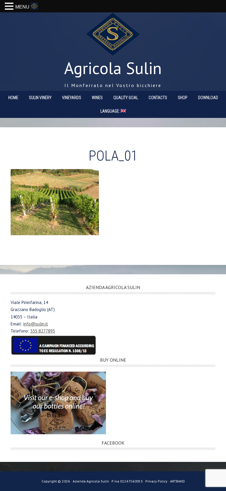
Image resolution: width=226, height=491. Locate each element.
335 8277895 (42, 331)
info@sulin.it (35, 324)
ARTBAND (177, 481)
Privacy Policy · (157, 481)
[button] (10, 6)
